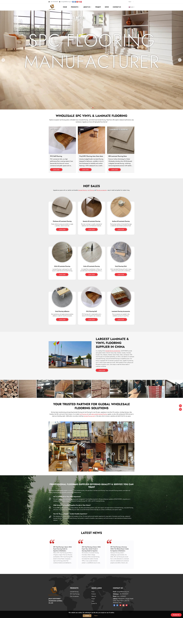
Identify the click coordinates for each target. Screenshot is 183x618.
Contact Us (94, 603)
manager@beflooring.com (66, 1)
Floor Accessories (74, 596)
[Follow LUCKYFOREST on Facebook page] (73, 1)
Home (93, 591)
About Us (94, 596)
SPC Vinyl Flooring (74, 594)
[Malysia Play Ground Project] (120, 457)
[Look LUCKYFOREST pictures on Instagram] (79, 1)
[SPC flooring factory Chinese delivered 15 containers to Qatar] (80, 432)
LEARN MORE (56, 169)
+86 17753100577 (54, 1)
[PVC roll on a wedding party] (91, 457)
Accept (87, 615)
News (93, 601)
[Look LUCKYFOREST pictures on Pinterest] (81, 1)
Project (93, 599)
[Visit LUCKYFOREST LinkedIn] (75, 1)
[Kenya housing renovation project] (102, 432)
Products (94, 594)
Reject (96, 615)
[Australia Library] (63, 457)
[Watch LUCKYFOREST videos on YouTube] (77, 1)
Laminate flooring (74, 591)
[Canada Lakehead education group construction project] (123, 432)
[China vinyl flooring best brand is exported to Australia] (59, 432)
